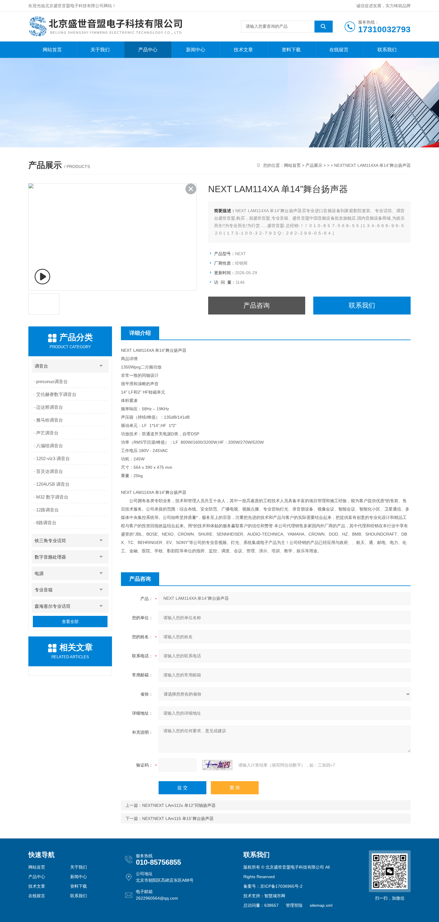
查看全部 (70, 621)
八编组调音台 (49, 445)
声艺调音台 (47, 432)
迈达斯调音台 (49, 407)
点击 (101, 366)
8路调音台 (46, 522)
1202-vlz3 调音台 (53, 458)
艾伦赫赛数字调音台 (56, 394)
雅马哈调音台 (49, 420)
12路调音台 (47, 509)
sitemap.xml (321, 905)
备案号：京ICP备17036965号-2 (273, 886)
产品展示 (314, 165)
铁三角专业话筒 (50, 540)
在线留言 (339, 49)
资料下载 (291, 49)
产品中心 (147, 49)
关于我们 (100, 49)
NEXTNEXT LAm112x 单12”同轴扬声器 (179, 805)
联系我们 (387, 49)
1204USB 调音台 (53, 484)
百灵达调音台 (49, 471)
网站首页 (52, 49)
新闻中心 (195, 49)
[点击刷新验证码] (217, 765)
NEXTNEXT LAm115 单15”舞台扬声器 (178, 818)
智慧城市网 (274, 895)
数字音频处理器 (50, 556)
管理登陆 (294, 905)
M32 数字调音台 (52, 496)
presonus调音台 (52, 381)
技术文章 (243, 49)
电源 (39, 573)
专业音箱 (44, 589)
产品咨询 (256, 305)
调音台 (41, 366)
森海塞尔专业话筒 (52, 606)
